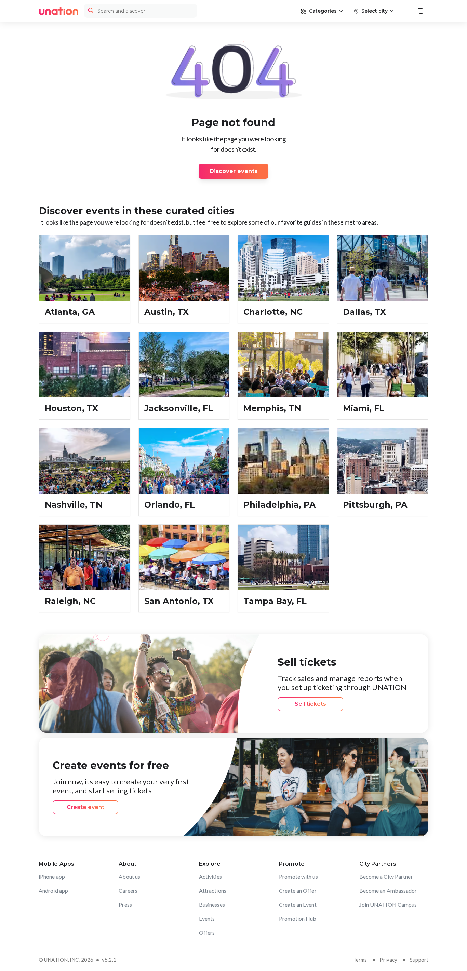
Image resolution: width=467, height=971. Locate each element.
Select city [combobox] (374, 11)
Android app (53, 890)
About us (129, 876)
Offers (207, 932)
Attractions (212, 890)
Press (125, 904)
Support (419, 960)
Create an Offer (298, 890)
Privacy (388, 960)
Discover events (233, 171)
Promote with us (298, 876)
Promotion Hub (297, 918)
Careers (128, 890)
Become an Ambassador (388, 890)
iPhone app (52, 876)
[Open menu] (419, 11)
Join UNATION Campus (388, 904)
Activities (210, 876)
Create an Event (298, 904)
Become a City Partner (386, 876)
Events (207, 918)
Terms (360, 960)
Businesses (212, 904)
